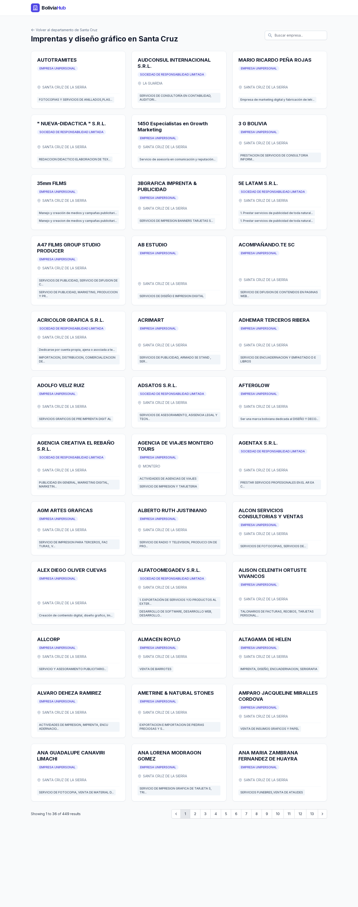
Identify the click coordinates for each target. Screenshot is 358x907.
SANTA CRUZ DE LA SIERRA (64, 87)
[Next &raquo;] (322, 814)
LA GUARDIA (152, 83)
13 (312, 814)
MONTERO (151, 466)
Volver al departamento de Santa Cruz (66, 30)
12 (300, 814)
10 (278, 814)
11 (289, 814)
